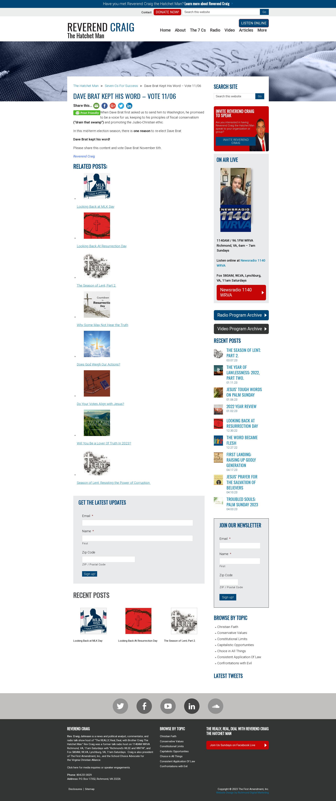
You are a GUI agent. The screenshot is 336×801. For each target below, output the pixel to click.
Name (88, 531)
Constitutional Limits (232, 639)
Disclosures (75, 789)
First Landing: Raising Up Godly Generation (241, 459)
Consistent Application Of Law (239, 657)
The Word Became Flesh (242, 440)
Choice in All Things (231, 651)
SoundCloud (215, 706)
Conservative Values (232, 633)
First (85, 543)
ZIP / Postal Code (94, 564)
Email (87, 516)
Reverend (100, 26)
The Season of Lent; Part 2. (243, 353)
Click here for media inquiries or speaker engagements (98, 767)
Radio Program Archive (239, 315)
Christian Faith (227, 627)
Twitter (120, 706)
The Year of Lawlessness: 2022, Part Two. (243, 372)
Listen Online (254, 23)
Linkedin (192, 706)
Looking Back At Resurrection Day (242, 423)
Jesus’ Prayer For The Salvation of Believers (241, 482)
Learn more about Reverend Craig (207, 3)
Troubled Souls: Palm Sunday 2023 (242, 502)
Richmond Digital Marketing (253, 792)
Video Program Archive (239, 328)
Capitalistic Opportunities (235, 645)
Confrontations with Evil (234, 663)
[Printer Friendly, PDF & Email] (86, 112)
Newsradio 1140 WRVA (236, 292)
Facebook (144, 706)
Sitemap (89, 789)
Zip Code (88, 552)
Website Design (225, 792)
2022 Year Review (241, 406)
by (235, 792)
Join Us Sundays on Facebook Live (232, 745)
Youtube (168, 706)
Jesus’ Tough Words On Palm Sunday (244, 392)
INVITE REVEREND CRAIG (236, 141)
